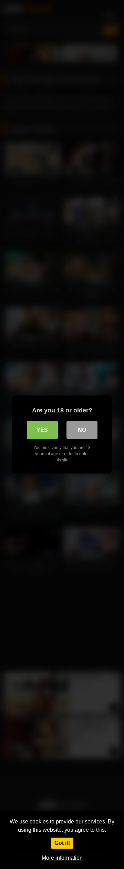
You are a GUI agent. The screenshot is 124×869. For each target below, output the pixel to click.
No (82, 430)
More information (62, 858)
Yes (42, 430)
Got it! (62, 843)
